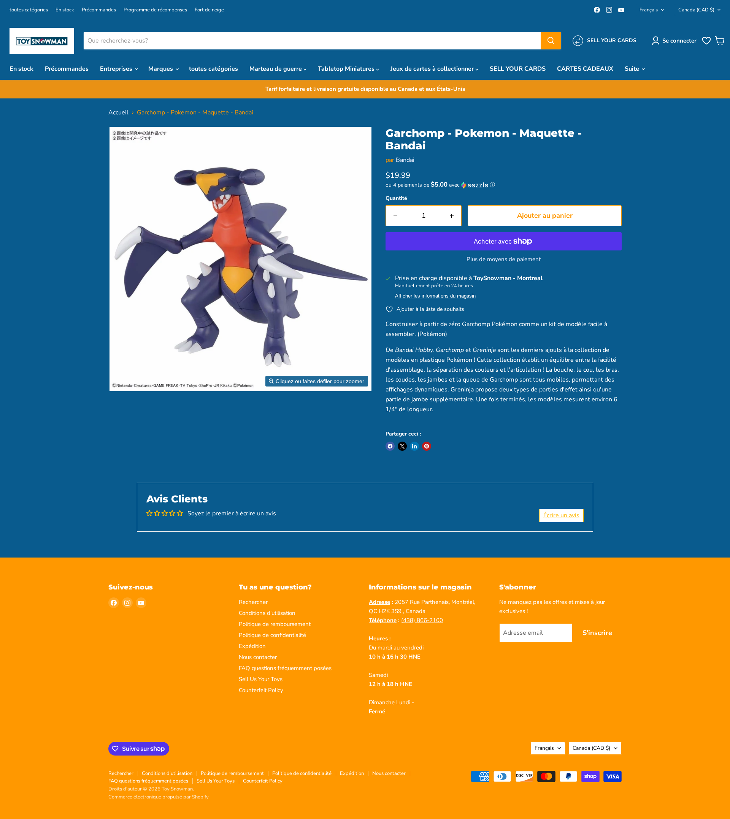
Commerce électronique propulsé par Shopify (158, 797)
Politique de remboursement (275, 624)
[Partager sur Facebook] (390, 446)
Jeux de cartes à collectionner (432, 69)
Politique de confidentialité (272, 635)
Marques (161, 69)
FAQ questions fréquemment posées (285, 668)
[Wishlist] (706, 44)
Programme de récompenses (155, 10)
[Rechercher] (551, 40)
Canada (696, 9)
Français (649, 9)
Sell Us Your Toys (260, 679)
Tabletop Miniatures (347, 69)
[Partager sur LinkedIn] (414, 446)
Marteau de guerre (276, 69)
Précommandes (99, 10)
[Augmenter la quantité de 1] (452, 215)
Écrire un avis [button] (561, 515)
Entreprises (117, 69)
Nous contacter (258, 657)
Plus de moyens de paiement (504, 259)
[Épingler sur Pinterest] (426, 446)
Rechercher (253, 602)
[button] (676, 40)
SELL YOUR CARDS (518, 69)
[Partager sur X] (402, 446)
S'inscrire (597, 632)
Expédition (252, 646)
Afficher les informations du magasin (435, 296)
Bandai (405, 160)
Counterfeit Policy (261, 690)
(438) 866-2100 (422, 620)
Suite (633, 69)
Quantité (396, 198)
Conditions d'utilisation (267, 613)
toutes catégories (29, 10)
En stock (65, 10)
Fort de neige (209, 10)
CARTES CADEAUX (585, 69)
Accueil (118, 112)
